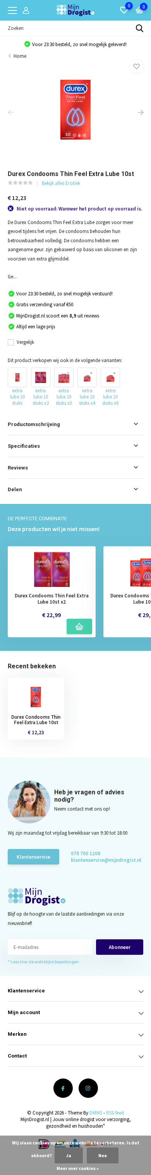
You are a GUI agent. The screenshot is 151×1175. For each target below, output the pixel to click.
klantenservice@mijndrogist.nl (98, 860)
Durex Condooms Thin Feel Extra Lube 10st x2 (52, 599)
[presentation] (11, 113)
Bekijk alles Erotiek (61, 183)
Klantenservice (33, 857)
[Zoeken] (140, 28)
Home (20, 56)
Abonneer (119, 947)
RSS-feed (115, 1112)
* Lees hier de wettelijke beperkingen (43, 962)
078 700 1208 (85, 853)
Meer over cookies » (78, 1168)
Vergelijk (25, 342)
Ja (68, 1155)
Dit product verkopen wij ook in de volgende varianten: (65, 360)
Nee (102, 1155)
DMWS (95, 1112)
